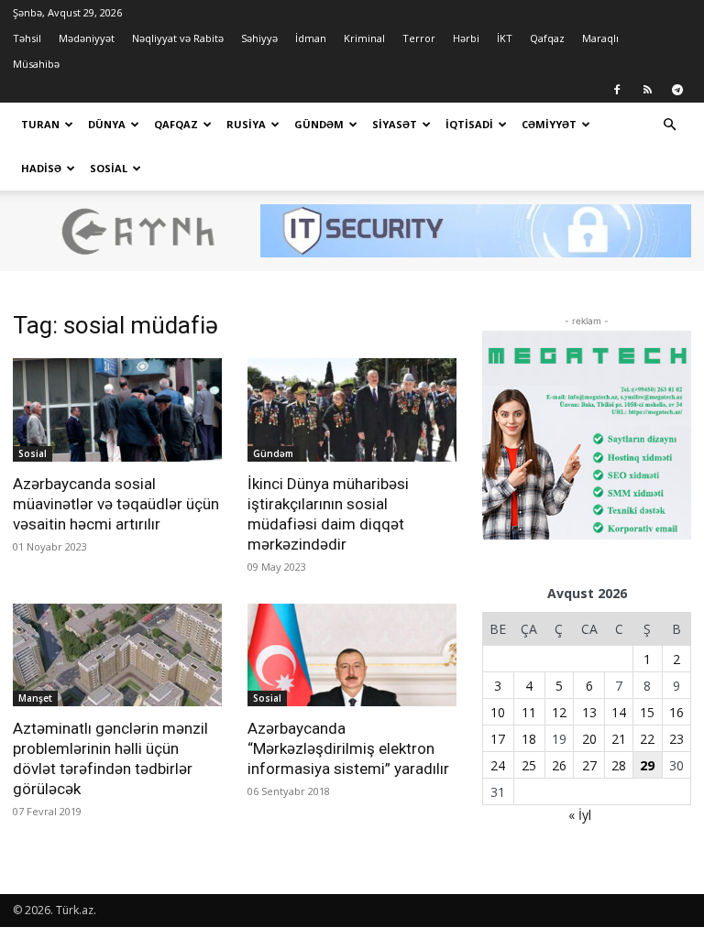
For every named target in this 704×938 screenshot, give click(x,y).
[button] (669, 125)
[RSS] (647, 90)
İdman (310, 38)
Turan (40, 124)
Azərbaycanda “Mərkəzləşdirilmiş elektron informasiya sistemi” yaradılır (348, 748)
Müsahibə (36, 64)
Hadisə (41, 168)
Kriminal (364, 38)
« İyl (579, 814)
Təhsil (27, 38)
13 (589, 712)
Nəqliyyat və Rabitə (178, 38)
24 (497, 765)
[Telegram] (677, 90)
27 (589, 765)
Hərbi (466, 38)
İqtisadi (469, 124)
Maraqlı (600, 38)
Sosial (108, 168)
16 (676, 712)
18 (529, 738)
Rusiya (246, 124)
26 (559, 765)
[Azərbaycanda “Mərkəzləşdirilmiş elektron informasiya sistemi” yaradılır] (352, 655)
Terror (418, 38)
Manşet (35, 698)
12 (559, 712)
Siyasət (394, 124)
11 (529, 712)
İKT (504, 38)
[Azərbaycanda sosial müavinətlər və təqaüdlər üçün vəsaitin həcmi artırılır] (117, 410)
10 (497, 712)
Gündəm (319, 124)
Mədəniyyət (87, 38)
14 (618, 712)
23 (676, 738)
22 (647, 738)
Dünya (107, 124)
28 (618, 765)
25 (529, 765)
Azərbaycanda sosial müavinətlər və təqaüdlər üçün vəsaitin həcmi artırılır (116, 503)
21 (618, 738)
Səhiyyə (259, 38)
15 (647, 712)
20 (589, 738)
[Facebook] (617, 90)
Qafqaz (547, 38)
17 (497, 738)
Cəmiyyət (549, 124)
